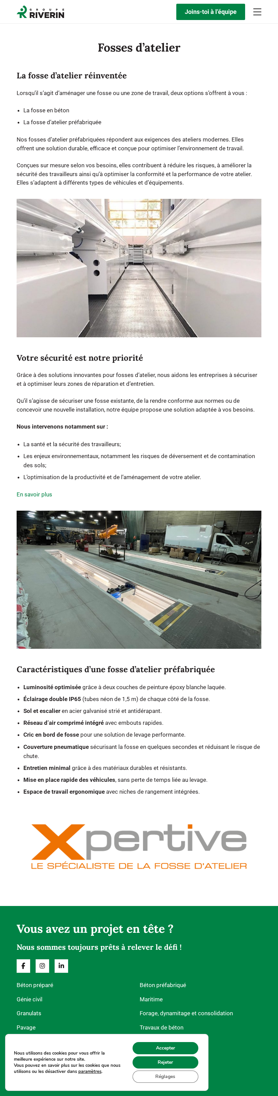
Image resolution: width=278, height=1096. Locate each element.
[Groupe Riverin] (40, 11)
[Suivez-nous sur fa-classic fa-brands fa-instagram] (42, 966)
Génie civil (29, 999)
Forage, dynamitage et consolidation (186, 1013)
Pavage (26, 1027)
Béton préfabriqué (163, 985)
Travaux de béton (161, 1027)
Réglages (165, 1076)
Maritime (151, 999)
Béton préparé (35, 985)
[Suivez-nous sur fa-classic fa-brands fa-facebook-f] (23, 966)
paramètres (89, 1072)
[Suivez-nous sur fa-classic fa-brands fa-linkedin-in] (61, 966)
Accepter (165, 1048)
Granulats (29, 1013)
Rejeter (165, 1062)
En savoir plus (34, 494)
